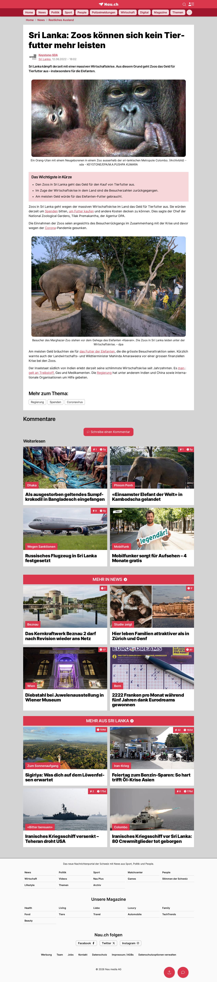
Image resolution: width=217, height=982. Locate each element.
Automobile (135, 914)
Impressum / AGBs (123, 954)
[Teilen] (169, 972)
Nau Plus (98, 878)
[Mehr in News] (108, 579)
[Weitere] (189, 12)
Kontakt (82, 954)
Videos (63, 878)
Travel (97, 914)
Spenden (51, 211)
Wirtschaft (31, 878)
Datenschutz (99, 954)
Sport (96, 872)
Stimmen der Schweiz (175, 878)
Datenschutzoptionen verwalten (157, 954)
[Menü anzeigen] (191, 4)
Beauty (29, 920)
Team (60, 954)
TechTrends (169, 914)
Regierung (104, 373)
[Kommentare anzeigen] (183, 972)
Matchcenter (135, 872)
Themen (63, 885)
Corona (50, 228)
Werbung (46, 954)
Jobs (71, 954)
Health (28, 907)
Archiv (97, 885)
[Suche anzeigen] (184, 4)
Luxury (132, 907)
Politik (62, 872)
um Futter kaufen (81, 211)
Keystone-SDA (48, 55)
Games (132, 878)
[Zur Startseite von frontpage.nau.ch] (108, 4)
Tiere (62, 914)
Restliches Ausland (61, 20)
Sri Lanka (45, 59)
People (166, 872)
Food (27, 914)
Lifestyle (29, 885)
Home (30, 20)
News (41, 20)
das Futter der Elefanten (97, 351)
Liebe (96, 907)
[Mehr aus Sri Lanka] (108, 721)
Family (166, 907)
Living (62, 907)
